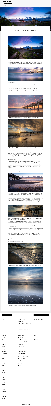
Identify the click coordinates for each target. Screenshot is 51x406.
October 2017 (4, 394)
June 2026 (3, 337)
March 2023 (4, 365)
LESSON (26, 32)
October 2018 (4, 386)
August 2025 (4, 344)
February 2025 (4, 348)
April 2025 (3, 346)
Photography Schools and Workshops (24, 356)
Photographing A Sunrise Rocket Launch (40, 315)
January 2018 (4, 391)
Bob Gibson (22, 32)
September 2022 (4, 368)
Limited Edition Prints (22, 351)
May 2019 (3, 382)
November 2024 (4, 351)
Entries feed (36, 339)
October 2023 (4, 360)
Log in (35, 337)
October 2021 (4, 375)
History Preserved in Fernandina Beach (24, 323)
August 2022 (4, 370)
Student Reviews (46, 2)
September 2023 (4, 361)
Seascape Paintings (21, 363)
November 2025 (4, 342)
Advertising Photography (22, 337)
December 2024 (4, 349)
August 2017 (4, 396)
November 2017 (4, 393)
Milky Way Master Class (8, 315)
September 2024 (4, 353)
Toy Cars (19, 365)
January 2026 (4, 341)
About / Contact (38, 2)
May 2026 (3, 339)
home (19, 348)
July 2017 (3, 398)
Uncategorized (20, 367)
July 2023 (3, 363)
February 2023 (4, 367)
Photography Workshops (32, 32)
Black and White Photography (23, 339)
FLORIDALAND (20, 321)
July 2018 (3, 387)
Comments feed (36, 341)
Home (25, 2)
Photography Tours (21, 358)
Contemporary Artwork (22, 342)
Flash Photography (21, 346)
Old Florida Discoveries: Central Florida (25, 327)
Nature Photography (21, 353)
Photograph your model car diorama (24, 329)
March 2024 (4, 358)
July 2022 (3, 372)
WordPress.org (36, 342)
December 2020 (4, 379)
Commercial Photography (22, 341)
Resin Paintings (21, 361)
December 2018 (4, 384)
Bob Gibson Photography (8, 2)
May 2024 (3, 356)
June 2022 (3, 374)
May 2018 (3, 389)
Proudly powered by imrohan (25, 404)
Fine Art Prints (30, 2)
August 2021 (4, 377)
